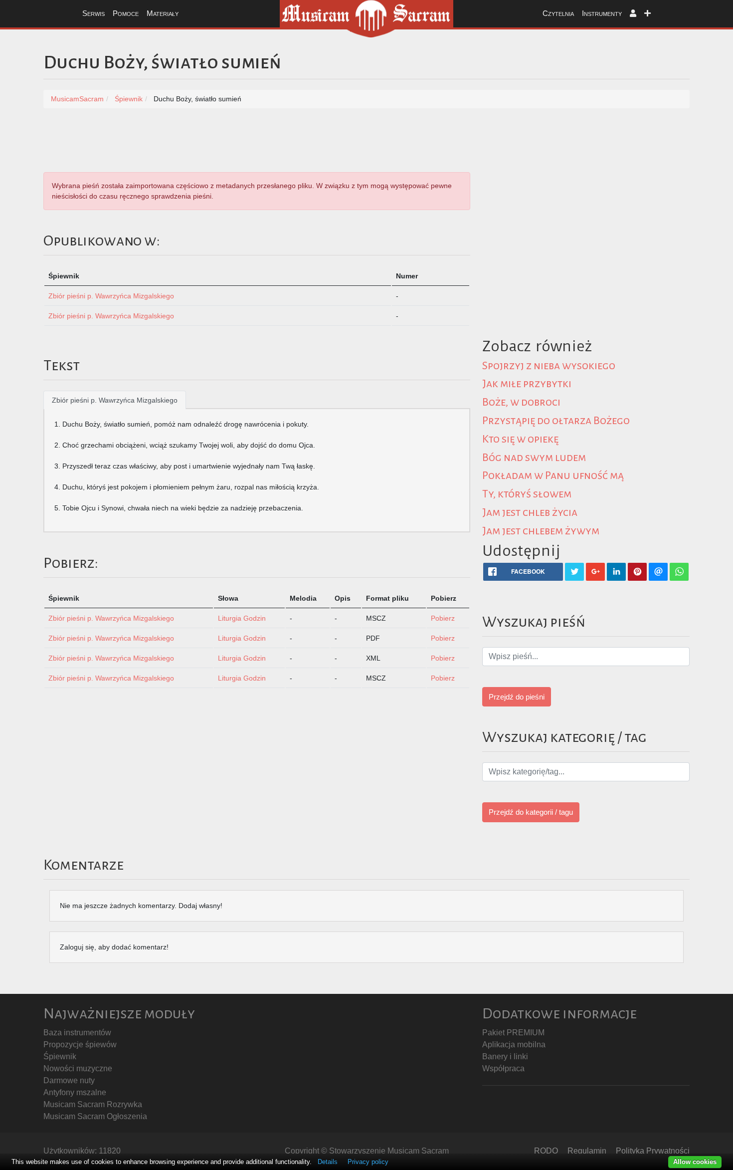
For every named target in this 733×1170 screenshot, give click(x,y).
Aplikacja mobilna (514, 1044)
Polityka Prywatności (653, 1151)
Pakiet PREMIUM (513, 1032)
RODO (546, 1151)
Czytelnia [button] (558, 13)
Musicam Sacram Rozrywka (92, 1104)
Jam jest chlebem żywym (540, 531)
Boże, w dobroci (521, 402)
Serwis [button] (93, 13)
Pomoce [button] (126, 13)
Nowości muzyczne (77, 1068)
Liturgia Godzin (242, 618)
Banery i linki (505, 1056)
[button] (633, 13)
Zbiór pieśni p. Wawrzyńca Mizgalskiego (111, 296)
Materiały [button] (163, 13)
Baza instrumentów (77, 1032)
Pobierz (443, 618)
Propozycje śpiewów (80, 1044)
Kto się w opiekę (520, 439)
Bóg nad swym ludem (534, 458)
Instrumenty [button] (602, 13)
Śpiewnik (59, 1056)
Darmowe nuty (69, 1080)
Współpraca (503, 1068)
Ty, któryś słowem (526, 494)
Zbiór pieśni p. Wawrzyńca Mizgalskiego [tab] (115, 400)
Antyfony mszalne (74, 1092)
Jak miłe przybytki (526, 384)
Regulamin (586, 1151)
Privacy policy (368, 1162)
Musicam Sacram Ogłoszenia (95, 1116)
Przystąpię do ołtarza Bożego (556, 421)
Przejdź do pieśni (517, 697)
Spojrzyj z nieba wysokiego (548, 366)
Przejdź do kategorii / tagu (531, 812)
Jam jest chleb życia (529, 512)
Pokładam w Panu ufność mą (553, 475)
